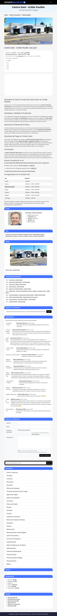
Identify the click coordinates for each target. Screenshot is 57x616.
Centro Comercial (14, 15)
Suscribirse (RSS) (12, 606)
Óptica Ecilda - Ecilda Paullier (16, 286)
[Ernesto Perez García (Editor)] (15, 218)
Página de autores (12, 597)
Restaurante (10, 529)
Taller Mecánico (11, 548)
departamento (9, 236)
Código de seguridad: (9, 431)
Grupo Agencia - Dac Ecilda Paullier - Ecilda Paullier (22, 299)
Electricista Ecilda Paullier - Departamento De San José (23, 297)
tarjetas (16, 236)
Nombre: (8, 423)
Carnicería (10, 501)
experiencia (41, 236)
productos (8, 234)
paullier (42, 234)
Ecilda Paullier (26, 15)
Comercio (10, 479)
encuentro (14, 234)
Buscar (49, 463)
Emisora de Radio (12, 504)
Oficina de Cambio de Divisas (16, 520)
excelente (20, 234)
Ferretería (10, 485)
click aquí (20, 56)
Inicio (6, 15)
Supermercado (11, 542)
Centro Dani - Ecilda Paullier (12, 270)
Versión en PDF (22, 54)
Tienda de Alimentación (14, 551)
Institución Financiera (13, 517)
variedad (25, 234)
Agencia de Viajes (12, 494)
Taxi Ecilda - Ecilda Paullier (16, 280)
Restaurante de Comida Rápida (16, 532)
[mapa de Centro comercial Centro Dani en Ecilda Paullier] (19, 171)
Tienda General (11, 561)
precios (30, 234)
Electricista (10, 482)
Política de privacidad (13, 601)
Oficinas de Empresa (13, 488)
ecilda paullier (36, 234)
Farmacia (9, 510)
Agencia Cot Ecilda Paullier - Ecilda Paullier (20, 289)
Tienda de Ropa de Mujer (14, 558)
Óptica (9, 564)
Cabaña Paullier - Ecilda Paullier (17, 301)
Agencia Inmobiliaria (13, 498)
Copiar (49, 311)
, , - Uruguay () (26, 163)
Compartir (27, 52)
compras (35, 236)
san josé (30, 236)
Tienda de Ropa (11, 554)
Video (28, 54)
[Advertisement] (28, 84)
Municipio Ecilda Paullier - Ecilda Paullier (19, 282)
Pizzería (9, 526)
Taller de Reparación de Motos (16, 545)
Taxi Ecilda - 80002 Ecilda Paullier (17, 284)
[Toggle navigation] (51, 2)
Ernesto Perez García (34, 213)
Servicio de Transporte (14, 539)
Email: (7, 426)
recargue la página (35, 434)
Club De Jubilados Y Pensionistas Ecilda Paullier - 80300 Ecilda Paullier (27, 295)
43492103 (32, 165)
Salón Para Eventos (13, 535)
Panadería (10, 523)
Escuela (9, 507)
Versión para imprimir (11, 54)
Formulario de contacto (14, 599)
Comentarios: (9, 437)
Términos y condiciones (14, 604)
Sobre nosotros (12, 602)
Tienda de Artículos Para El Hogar (17, 491)
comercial (20, 236)
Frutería (9, 513)
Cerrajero (10, 475)
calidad (26, 236)
